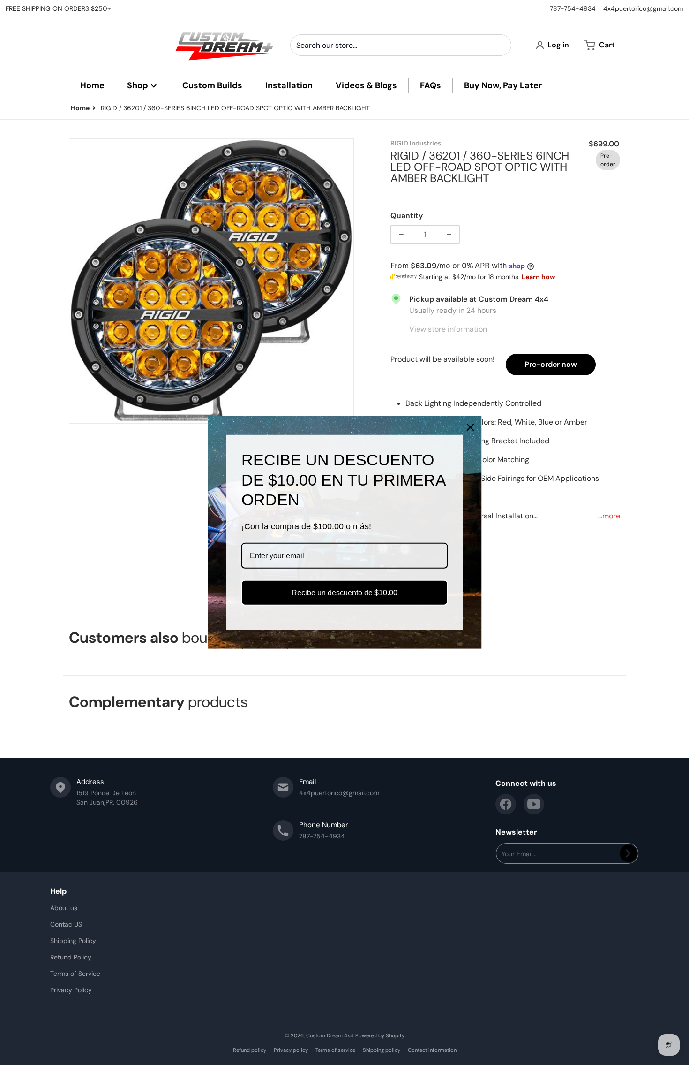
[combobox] (400, 45)
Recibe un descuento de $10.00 (344, 593)
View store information (448, 329)
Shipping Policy (73, 940)
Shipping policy (381, 1050)
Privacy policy (291, 1050)
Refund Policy (70, 957)
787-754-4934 (573, 8)
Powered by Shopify (379, 1035)
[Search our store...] (500, 45)
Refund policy (249, 1050)
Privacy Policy (71, 990)
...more (609, 516)
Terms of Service (75, 973)
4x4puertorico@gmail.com (643, 8)
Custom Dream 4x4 (329, 1035)
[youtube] (534, 804)
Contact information (432, 1050)
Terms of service (335, 1050)
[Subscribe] (628, 853)
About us (63, 908)
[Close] (470, 427)
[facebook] (505, 804)
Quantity (406, 216)
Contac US (66, 924)
